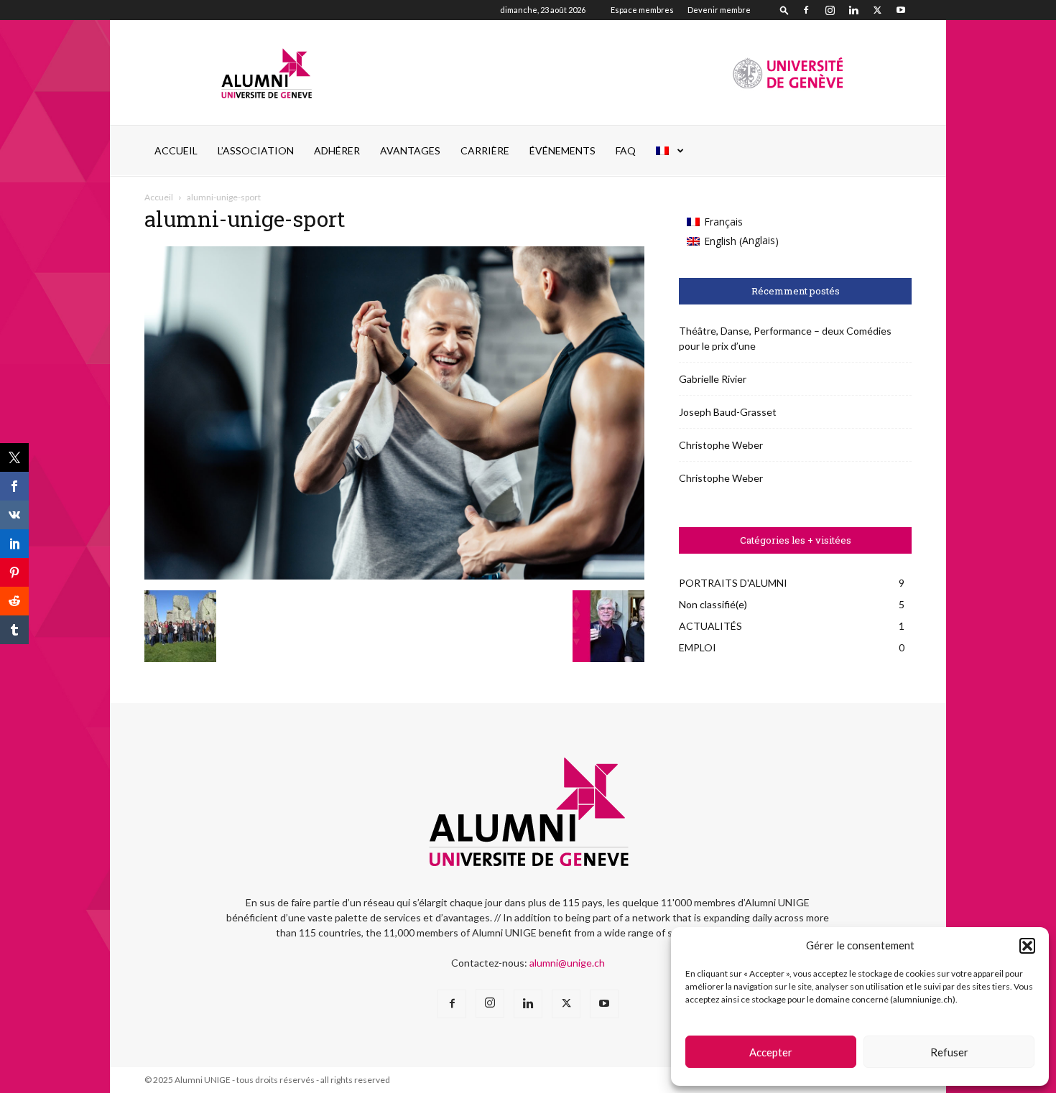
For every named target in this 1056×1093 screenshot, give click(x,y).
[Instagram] (829, 10)
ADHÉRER (337, 150)
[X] (877, 10)
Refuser (949, 1052)
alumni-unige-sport (245, 219)
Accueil (176, 150)
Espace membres (642, 9)
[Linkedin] (853, 10)
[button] (1027, 946)
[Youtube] (901, 10)
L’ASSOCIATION (256, 150)
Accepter (770, 1052)
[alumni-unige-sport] (394, 575)
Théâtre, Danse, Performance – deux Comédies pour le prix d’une (785, 338)
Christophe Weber (721, 445)
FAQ (626, 150)
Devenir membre (719, 9)
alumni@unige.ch (567, 963)
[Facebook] (806, 10)
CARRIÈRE (484, 150)
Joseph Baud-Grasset (728, 412)
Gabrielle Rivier (712, 379)
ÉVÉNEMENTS (562, 150)
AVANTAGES (410, 150)
